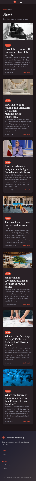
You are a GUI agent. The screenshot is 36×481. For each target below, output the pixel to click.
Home (5, 9)
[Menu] (21, 1)
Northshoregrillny (15, 437)
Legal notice (6, 465)
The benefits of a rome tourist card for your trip (17, 225)
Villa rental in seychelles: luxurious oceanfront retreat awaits (16, 282)
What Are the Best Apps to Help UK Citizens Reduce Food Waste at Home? (17, 341)
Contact (4, 468)
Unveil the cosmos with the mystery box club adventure (17, 52)
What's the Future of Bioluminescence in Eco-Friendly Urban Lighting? (16, 399)
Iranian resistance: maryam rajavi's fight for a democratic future (17, 169)
